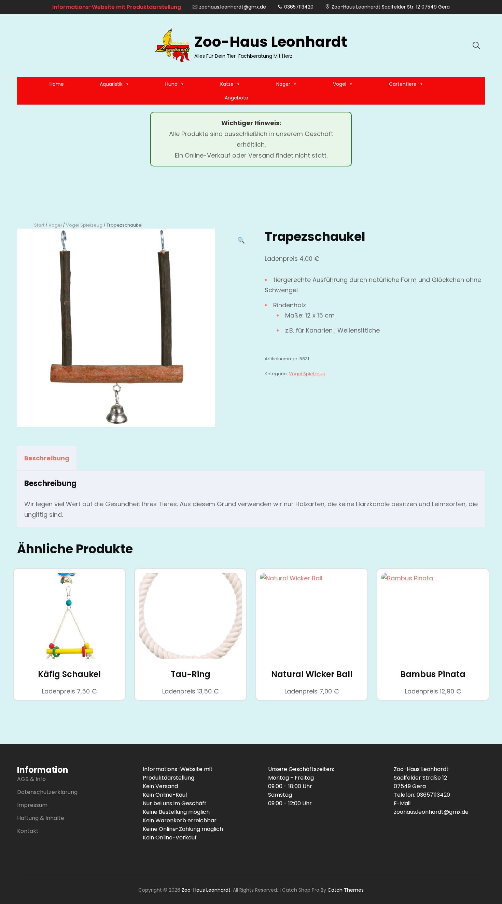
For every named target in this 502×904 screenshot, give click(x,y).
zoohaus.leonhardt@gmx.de (232, 6)
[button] (241, 240)
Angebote (236, 97)
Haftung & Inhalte (40, 818)
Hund (171, 84)
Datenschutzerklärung (47, 792)
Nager (283, 84)
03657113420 (298, 6)
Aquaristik (111, 84)
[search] (476, 45)
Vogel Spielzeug (84, 225)
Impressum (32, 805)
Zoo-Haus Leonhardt (270, 42)
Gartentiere (403, 84)
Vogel (339, 84)
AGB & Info (31, 779)
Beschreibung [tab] (46, 458)
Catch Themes (345, 890)
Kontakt (28, 831)
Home (57, 84)
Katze (227, 84)
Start (39, 225)
